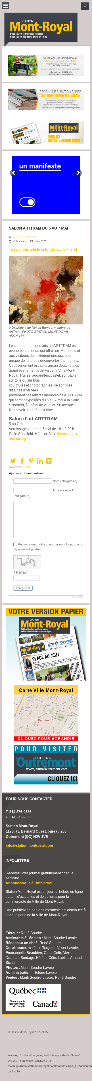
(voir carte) (68, 434)
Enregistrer (23, 588)
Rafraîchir (23, 572)
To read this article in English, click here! (43, 249)
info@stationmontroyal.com (29, 845)
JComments (77, 597)
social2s (26, 467)
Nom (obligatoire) (65, 481)
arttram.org (17, 439)
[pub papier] (46, 132)
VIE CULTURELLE (25, 237)
